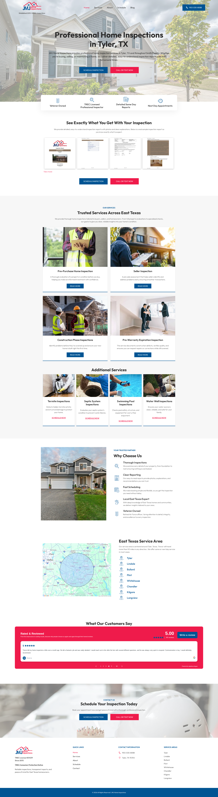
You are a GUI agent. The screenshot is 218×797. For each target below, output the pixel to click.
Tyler (129, 558)
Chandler (132, 586)
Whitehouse (133, 580)
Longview (132, 597)
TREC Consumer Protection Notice (29, 765)
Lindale (131, 563)
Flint (129, 575)
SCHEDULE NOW (59, 418)
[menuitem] (87, 7)
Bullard (131, 569)
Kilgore (131, 592)
